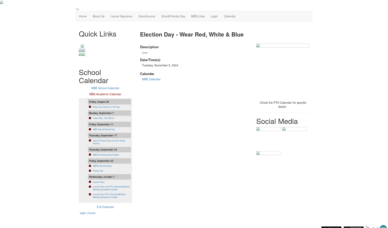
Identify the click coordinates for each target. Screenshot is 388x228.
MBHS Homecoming (102, 165)
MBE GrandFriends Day (104, 129)
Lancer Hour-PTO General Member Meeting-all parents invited (109, 196)
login (83, 213)
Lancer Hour (98, 182)
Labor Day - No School (103, 118)
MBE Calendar (151, 79)
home (92, 213)
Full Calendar (105, 207)
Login (214, 16)
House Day (98, 170)
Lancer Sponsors (121, 16)
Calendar (230, 16)
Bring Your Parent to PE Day (106, 107)
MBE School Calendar (105, 88)
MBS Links (198, 16)
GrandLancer (146, 16)
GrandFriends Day (173, 16)
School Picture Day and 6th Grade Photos (109, 142)
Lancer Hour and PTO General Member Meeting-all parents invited (111, 188)
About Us (98, 16)
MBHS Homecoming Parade (106, 154)
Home (83, 16)
